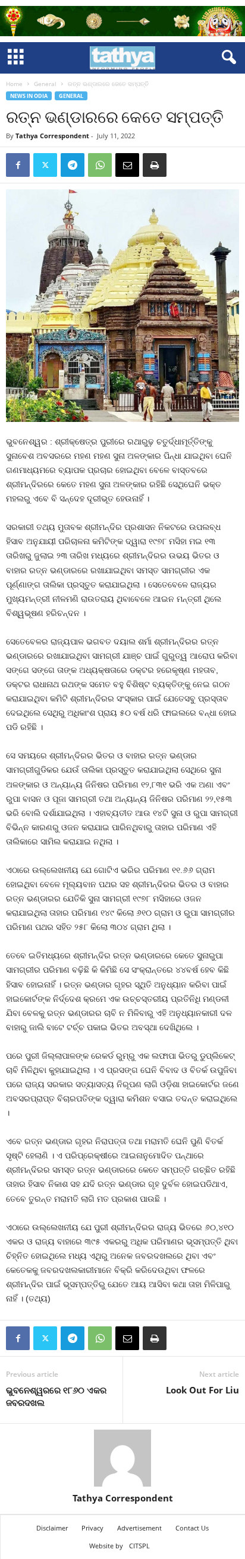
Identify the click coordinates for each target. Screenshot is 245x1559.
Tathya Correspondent (52, 135)
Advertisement (139, 1527)
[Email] (127, 165)
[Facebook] (18, 165)
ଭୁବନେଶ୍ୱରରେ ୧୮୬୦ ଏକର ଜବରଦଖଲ (56, 1396)
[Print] (155, 165)
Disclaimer (52, 1527)
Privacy (92, 1527)
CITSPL (139, 1545)
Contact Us (192, 1527)
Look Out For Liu (202, 1390)
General (45, 84)
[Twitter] (45, 165)
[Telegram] (72, 165)
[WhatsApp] (100, 165)
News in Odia (29, 96)
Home (14, 84)
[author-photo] (122, 1458)
